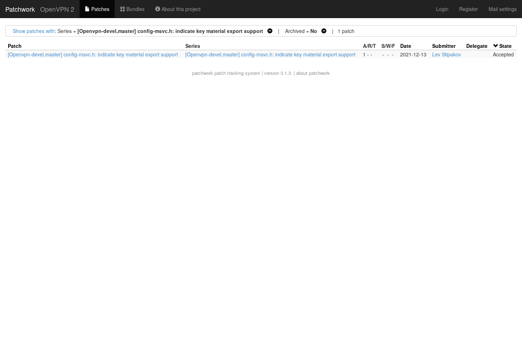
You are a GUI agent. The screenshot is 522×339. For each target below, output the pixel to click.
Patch (15, 45)
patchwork (202, 73)
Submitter (444, 45)
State (505, 45)
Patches (99, 8)
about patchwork (313, 73)
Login (442, 8)
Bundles (135, 8)
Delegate (477, 45)
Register (468, 8)
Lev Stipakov (446, 54)
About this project (180, 8)
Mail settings (503, 8)
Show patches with (34, 30)
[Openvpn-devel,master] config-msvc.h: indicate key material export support (93, 54)
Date (405, 45)
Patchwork (20, 8)
